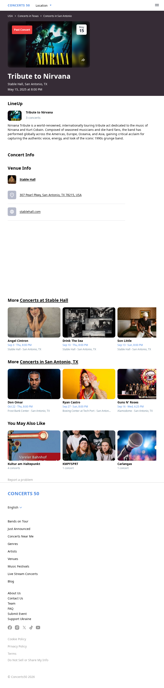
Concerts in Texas (28, 16)
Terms (12, 654)
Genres (13, 544)
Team (11, 603)
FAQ (10, 609)
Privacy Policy (17, 646)
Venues (13, 559)
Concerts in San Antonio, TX (49, 362)
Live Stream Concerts (23, 574)
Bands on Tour (18, 521)
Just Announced (19, 529)
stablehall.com (30, 212)
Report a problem (20, 480)
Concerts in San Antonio (57, 16)
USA (10, 16)
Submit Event (17, 614)
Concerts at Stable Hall (44, 300)
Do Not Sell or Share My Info (28, 660)
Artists (12, 551)
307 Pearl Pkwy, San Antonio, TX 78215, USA (51, 195)
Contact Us (15, 598)
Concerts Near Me (21, 536)
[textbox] (16, 507)
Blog (11, 581)
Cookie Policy (17, 639)
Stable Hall (27, 179)
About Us (14, 593)
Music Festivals (18, 566)
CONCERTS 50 (19, 5)
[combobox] (43, 5)
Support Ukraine (19, 619)
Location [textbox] (42, 5)
